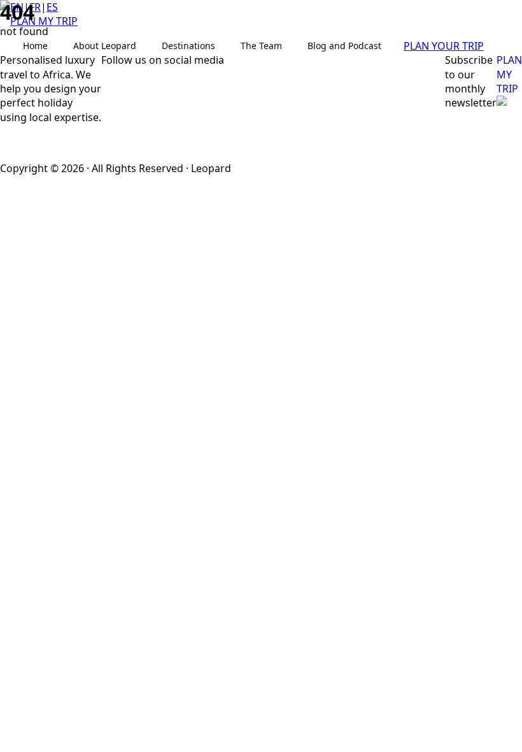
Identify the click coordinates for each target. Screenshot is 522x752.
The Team (261, 46)
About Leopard (104, 46)
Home (35, 46)
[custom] (126, 93)
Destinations (188, 46)
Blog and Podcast (344, 46)
